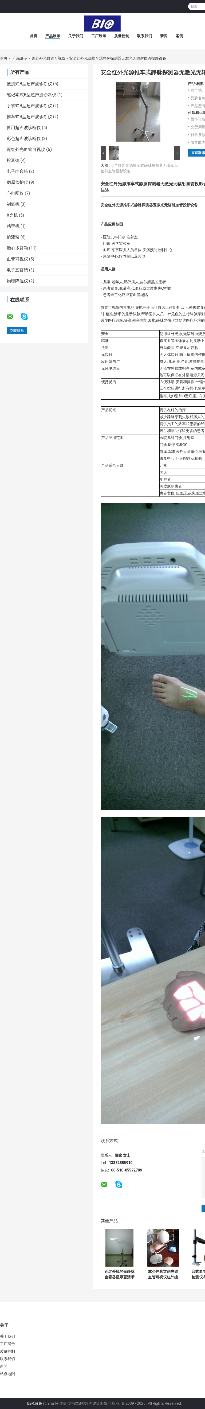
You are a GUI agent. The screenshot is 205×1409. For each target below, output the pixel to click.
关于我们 (75, 36)
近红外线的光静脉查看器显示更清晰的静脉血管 (120, 1274)
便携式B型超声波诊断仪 (29, 83)
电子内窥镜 (17, 171)
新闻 (164, 36)
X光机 (12, 215)
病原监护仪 (17, 182)
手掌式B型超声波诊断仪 (29, 105)
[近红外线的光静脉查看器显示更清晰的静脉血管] (119, 1248)
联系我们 (144, 36)
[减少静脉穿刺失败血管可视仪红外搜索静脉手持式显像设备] (163, 1248)
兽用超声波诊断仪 (24, 127)
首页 (33, 36)
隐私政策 (34, 1403)
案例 (179, 36)
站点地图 (7, 1374)
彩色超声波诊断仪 (24, 138)
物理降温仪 (17, 280)
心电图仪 (15, 193)
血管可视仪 (17, 259)
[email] (13, 317)
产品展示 (52, 36)
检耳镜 (13, 160)
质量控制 (121, 36)
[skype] (27, 317)
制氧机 (13, 204)
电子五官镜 (17, 270)
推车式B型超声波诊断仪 (29, 116)
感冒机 (13, 226)
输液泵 (13, 237)
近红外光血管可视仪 (48, 58)
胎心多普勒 (17, 248)
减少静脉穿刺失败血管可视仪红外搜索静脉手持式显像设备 (163, 1274)
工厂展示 (98, 36)
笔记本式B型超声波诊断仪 (31, 94)
